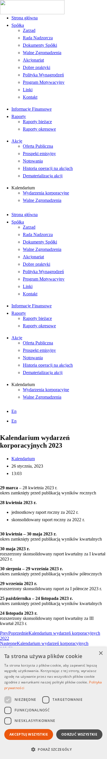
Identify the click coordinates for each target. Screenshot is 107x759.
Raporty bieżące (37, 121)
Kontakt (30, 97)
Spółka (17, 25)
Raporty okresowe (39, 129)
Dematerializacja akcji (42, 175)
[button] (53, 749)
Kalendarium (23, 458)
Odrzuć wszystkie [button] (79, 734)
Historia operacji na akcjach (48, 168)
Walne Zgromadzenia (42, 52)
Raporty (18, 116)
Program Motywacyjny (43, 82)
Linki (28, 89)
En (14, 411)
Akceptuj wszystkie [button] (28, 734)
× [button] (100, 653)
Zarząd (29, 30)
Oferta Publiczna (38, 146)
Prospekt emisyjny (39, 153)
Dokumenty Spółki (40, 45)
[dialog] (53, 703)
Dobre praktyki (36, 67)
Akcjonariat (33, 60)
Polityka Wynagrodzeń (43, 74)
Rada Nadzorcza (38, 37)
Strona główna (24, 17)
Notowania (33, 161)
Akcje (16, 141)
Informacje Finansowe (31, 109)
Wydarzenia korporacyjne (46, 192)
